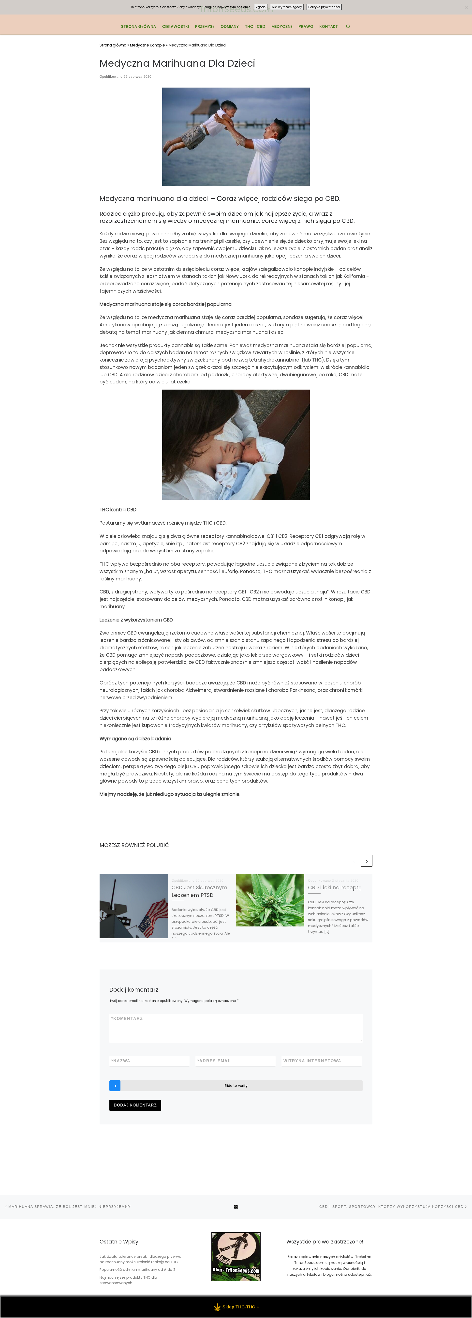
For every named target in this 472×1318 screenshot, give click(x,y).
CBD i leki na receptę (335, 887)
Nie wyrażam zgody (287, 7)
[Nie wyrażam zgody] (465, 7)
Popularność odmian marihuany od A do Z (137, 1269)
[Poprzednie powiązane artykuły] (354, 861)
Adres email (214, 1061)
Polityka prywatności (324, 7)
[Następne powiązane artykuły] (366, 861)
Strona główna (113, 45)
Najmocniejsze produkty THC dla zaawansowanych (128, 1280)
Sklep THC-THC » (240, 1306)
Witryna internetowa (312, 1061)
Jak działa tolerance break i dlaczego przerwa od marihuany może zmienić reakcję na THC (140, 1259)
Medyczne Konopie (147, 45)
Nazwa (121, 1061)
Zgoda (261, 7)
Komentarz (127, 1018)
